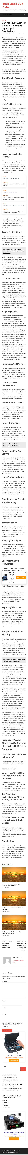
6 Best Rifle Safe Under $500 (10, 1075)
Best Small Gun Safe (13, 5)
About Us (5, 1100)
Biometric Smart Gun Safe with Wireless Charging (14, 1134)
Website (4, 1014)
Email (4, 1007)
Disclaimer (5, 1105)
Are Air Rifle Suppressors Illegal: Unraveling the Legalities (11, 884)
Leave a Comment (19, 33)
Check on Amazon (14, 1060)
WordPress (10, 1152)
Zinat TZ (12, 33)
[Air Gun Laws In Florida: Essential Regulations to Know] (14, 922)
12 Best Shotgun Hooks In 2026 (11, 1077)
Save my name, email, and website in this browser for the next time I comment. (12, 1025)
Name (4, 1001)
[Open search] (24, 15)
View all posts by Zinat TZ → (18, 961)
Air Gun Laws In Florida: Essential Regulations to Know (11, 932)
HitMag (17, 1152)
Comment (5, 981)
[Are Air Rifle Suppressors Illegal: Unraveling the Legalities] (14, 875)
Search (4, 1066)
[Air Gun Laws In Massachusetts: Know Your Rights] (14, 899)
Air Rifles (4, 20)
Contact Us (5, 1102)
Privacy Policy (6, 1107)
